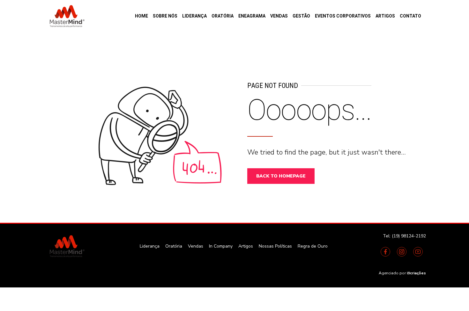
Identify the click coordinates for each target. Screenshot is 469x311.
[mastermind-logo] (66, 246)
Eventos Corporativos (343, 15)
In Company (221, 246)
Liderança (194, 15)
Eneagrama (251, 15)
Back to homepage (281, 176)
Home (141, 15)
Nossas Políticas (275, 246)
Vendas (279, 15)
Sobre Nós (165, 15)
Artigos (385, 15)
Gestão (301, 15)
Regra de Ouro (313, 246)
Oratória (223, 15)
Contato (410, 15)
